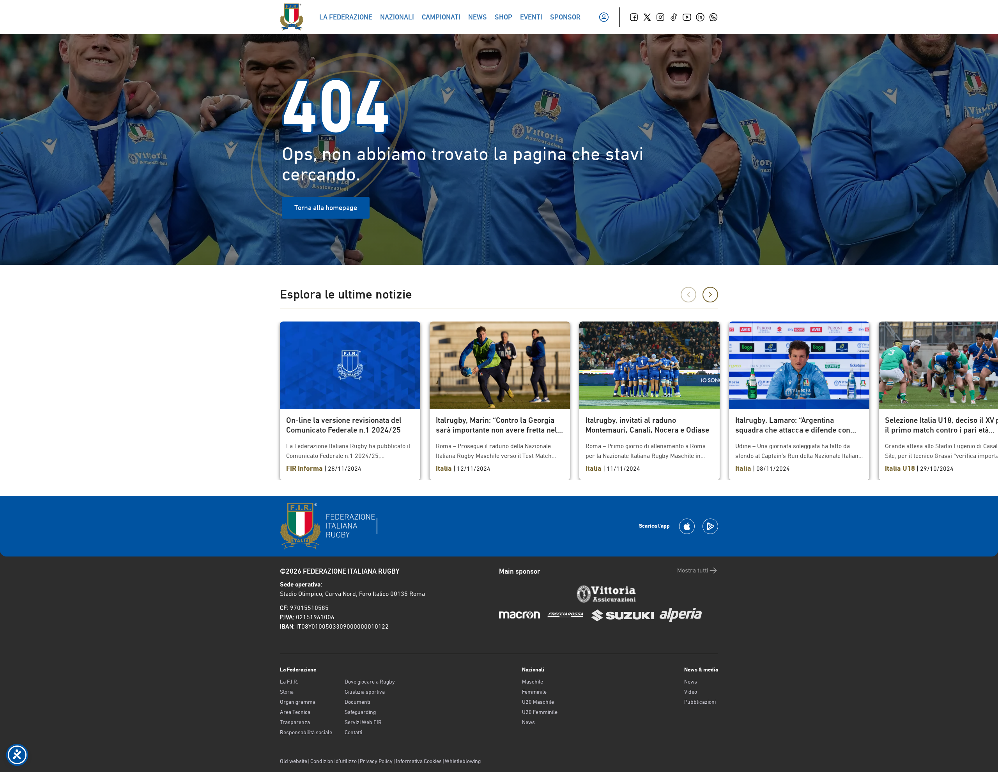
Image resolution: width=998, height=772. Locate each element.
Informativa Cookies (419, 761)
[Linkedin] (700, 17)
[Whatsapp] (713, 17)
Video (690, 692)
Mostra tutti (692, 570)
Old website (293, 761)
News (528, 722)
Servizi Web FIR (363, 722)
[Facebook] (634, 17)
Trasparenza (295, 722)
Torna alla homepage (325, 207)
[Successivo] (710, 294)
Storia (287, 692)
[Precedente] (688, 294)
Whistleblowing (463, 761)
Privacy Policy (376, 761)
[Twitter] (647, 17)
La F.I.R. (289, 681)
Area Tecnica (295, 712)
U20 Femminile (539, 712)
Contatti (353, 732)
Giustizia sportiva (365, 692)
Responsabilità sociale (306, 732)
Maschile (532, 681)
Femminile (534, 692)
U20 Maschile (538, 702)
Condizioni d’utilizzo (333, 761)
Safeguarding (360, 712)
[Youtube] (687, 17)
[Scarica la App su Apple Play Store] (687, 526)
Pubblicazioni (700, 702)
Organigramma (297, 702)
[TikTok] (673, 17)
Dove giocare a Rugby (370, 681)
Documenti (357, 702)
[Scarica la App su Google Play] (710, 526)
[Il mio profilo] (604, 17)
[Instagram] (660, 17)
